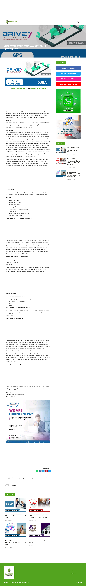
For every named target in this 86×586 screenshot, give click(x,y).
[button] (37, 471)
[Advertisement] (40, 9)
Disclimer (73, 573)
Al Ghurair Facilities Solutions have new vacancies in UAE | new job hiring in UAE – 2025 (39, 540)
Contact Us (71, 22)
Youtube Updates (54, 22)
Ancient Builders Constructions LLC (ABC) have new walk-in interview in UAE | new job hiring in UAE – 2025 (39, 515)
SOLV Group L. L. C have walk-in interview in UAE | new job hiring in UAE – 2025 (16, 515)
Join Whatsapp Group (42, 22)
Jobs (31, 22)
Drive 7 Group (12, 470)
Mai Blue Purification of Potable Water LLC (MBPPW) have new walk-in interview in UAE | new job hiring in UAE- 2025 (73, 173)
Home (26, 22)
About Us (63, 22)
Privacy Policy (74, 571)
